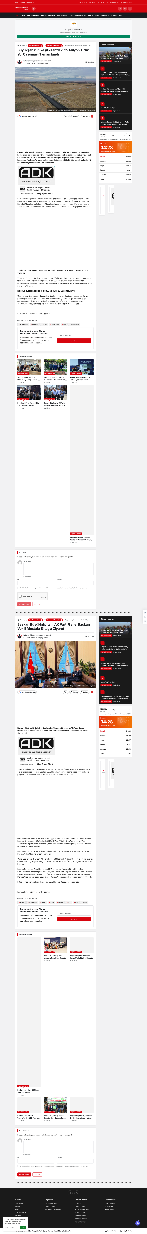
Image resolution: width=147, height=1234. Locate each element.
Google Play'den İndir (73, 36)
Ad (18, 579)
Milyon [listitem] (44, 324)
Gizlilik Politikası (9, 1227)
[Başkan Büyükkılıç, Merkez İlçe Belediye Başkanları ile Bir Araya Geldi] (55, 371)
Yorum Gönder (24, 1174)
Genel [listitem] (51, 902)
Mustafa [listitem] (60, 902)
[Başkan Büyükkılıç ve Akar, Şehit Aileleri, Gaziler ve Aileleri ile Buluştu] (115, 88)
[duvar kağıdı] (36, 182)
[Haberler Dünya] (22, 8)
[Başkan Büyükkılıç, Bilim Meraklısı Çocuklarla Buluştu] (55, 1016)
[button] (125, 9)
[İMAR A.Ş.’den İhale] (115, 105)
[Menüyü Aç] (34, 9)
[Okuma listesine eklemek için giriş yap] (92, 116)
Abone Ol (74, 341)
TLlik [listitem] (64, 324)
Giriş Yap (37, 1174)
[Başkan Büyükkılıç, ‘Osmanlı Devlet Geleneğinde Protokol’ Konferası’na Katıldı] (82, 1109)
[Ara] (120, 9)
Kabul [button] (23, 1227)
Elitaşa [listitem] (42, 902)
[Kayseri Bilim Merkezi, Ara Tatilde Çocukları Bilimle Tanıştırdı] (82, 371)
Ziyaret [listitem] (84, 902)
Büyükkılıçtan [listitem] (32, 902)
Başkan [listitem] (21, 902)
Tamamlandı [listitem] (54, 324)
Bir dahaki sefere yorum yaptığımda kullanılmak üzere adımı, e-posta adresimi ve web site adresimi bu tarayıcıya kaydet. (54, 588)
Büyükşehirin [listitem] (23, 324)
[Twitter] (76, 1192)
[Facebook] (70, 1192)
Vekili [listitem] (76, 902)
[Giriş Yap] (130, 9)
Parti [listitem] (68, 902)
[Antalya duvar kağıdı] (111, 199)
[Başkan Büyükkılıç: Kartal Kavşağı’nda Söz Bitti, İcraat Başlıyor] (82, 1016)
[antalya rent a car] (102, 200)
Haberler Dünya (29, 61)
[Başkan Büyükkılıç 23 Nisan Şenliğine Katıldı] (29, 1016)
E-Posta (60, 579)
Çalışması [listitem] (34, 324)
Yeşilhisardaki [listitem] (74, 324)
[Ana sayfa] (17, 15)
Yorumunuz (27, 561)
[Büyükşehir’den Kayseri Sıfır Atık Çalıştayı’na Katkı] (29, 464)
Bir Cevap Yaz (24, 552)
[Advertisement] (55, 136)
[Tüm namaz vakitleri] (129, 135)
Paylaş (130, 1231)
